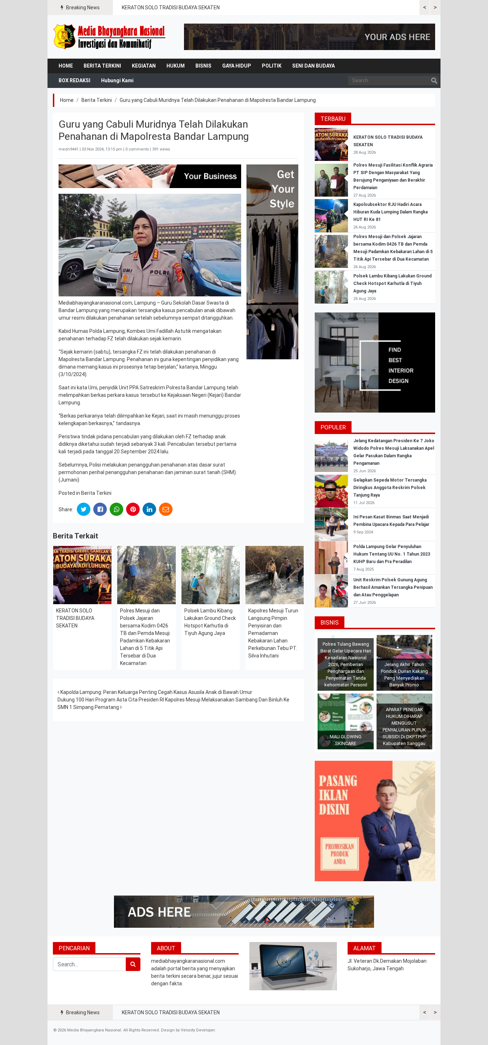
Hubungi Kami (117, 80)
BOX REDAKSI (74, 80)
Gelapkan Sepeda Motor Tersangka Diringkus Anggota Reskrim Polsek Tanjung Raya (390, 488)
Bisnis (203, 66)
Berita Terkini (102, 66)
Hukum (175, 66)
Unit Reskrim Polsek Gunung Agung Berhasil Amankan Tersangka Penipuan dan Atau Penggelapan (393, 587)
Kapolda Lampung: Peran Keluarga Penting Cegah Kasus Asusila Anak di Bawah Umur (155, 692)
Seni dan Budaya (313, 66)
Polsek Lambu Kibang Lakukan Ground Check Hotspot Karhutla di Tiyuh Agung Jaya (392, 283)
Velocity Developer (198, 1030)
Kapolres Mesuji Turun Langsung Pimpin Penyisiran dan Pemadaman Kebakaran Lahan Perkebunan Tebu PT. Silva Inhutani (273, 633)
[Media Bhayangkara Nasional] (110, 37)
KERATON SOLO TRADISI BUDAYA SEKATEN (171, 7)
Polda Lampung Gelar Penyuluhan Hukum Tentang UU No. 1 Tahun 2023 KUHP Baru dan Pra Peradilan (391, 554)
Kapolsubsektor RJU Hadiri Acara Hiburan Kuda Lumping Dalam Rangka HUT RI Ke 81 (390, 212)
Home (66, 66)
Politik (272, 66)
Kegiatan (144, 66)
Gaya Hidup (236, 66)
